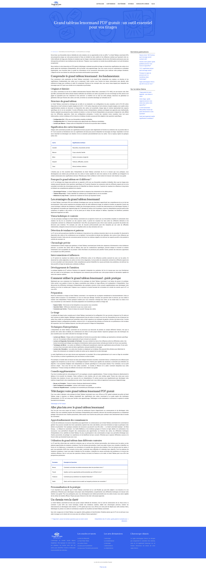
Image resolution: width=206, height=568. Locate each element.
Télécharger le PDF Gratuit (58, 403)
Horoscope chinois (142, 4)
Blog (153, 4)
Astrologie (100, 4)
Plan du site (103, 567)
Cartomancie (110, 4)
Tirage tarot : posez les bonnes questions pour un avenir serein (70, 519)
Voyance (131, 4)
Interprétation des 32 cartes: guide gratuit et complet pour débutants (111, 520)
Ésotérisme (122, 4)
